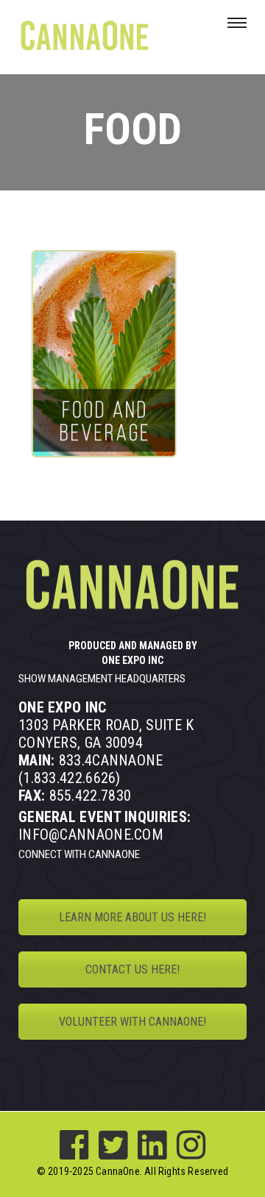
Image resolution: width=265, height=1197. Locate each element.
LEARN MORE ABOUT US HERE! (132, 917)
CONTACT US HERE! (132, 969)
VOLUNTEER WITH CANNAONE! (132, 1022)
